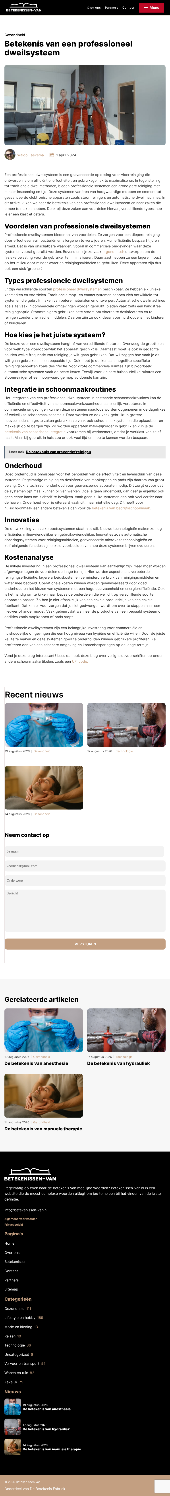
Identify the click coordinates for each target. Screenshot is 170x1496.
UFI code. (80, 661)
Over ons (94, 7)
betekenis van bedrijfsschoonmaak (121, 508)
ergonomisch (113, 251)
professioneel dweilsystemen (77, 289)
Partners (111, 7)
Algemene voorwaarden (20, 1219)
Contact (128, 7)
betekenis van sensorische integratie (35, 432)
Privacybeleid (13, 1224)
